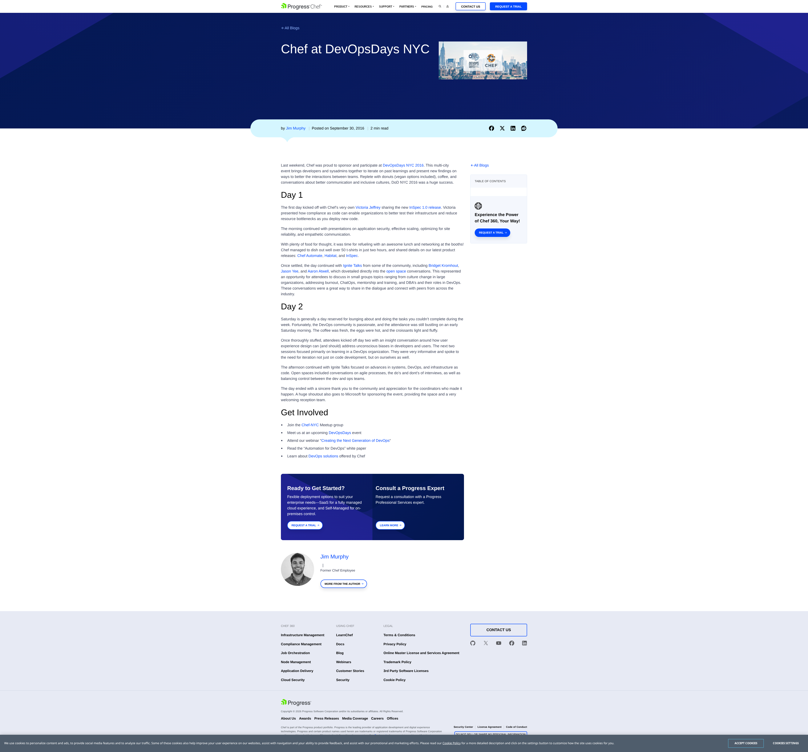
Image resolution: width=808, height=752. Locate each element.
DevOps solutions (323, 456)
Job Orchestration (295, 653)
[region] (404, 743)
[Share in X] (503, 128)
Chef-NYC (310, 425)
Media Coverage (355, 718)
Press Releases (326, 718)
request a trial (303, 525)
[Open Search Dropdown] (440, 6)
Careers (377, 718)
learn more (389, 525)
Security (343, 680)
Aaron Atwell (318, 271)
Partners (406, 6)
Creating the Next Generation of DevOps (355, 440)
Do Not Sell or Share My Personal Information (491, 734)
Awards (305, 718)
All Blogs (292, 28)
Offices (392, 718)
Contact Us (470, 6)
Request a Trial (508, 6)
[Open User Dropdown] (447, 6)
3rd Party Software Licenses (406, 671)
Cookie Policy (395, 680)
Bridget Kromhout (443, 265)
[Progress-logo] (296, 703)
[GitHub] (472, 644)
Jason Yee (289, 271)
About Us (288, 718)
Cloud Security (293, 680)
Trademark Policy (398, 662)
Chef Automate (309, 256)
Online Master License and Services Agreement (421, 653)
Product (340, 6)
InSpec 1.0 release (425, 207)
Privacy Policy (395, 644)
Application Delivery (297, 671)
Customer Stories (350, 671)
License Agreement (489, 726)
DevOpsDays (340, 433)
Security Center (463, 726)
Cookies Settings (786, 743)
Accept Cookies (746, 743)
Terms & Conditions (399, 635)
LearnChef (344, 635)
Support (385, 6)
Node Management (296, 662)
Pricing (427, 6)
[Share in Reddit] (523, 128)
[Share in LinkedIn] (514, 128)
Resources (363, 6)
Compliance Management (301, 644)
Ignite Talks (352, 265)
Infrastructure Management (302, 635)
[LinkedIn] (524, 644)
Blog (340, 653)
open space (396, 271)
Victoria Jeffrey (368, 207)
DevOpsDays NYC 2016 (403, 165)
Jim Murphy (334, 556)
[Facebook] (511, 644)
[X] (485, 644)
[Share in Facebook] (492, 128)
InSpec (352, 256)
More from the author (342, 583)
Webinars (343, 662)
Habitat (330, 256)
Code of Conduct (516, 726)
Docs (340, 644)
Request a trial (491, 232)
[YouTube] (498, 644)
